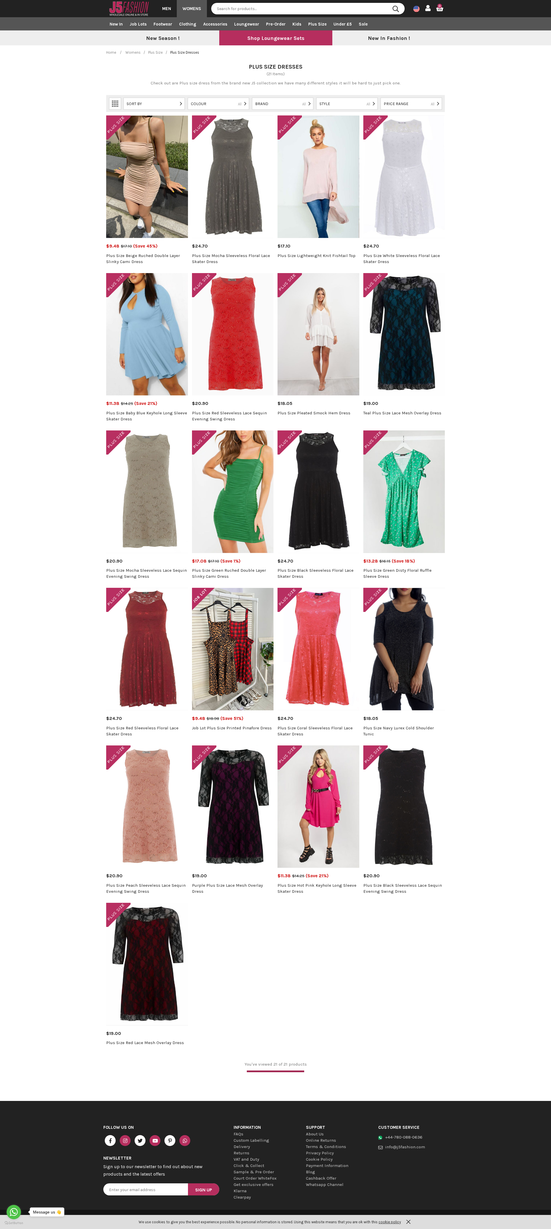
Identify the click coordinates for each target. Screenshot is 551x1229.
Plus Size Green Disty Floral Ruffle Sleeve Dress (397, 573)
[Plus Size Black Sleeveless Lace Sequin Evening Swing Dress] (404, 806)
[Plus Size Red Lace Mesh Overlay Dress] (147, 964)
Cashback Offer (321, 1178)
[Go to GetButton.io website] (14, 1223)
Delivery (242, 1146)
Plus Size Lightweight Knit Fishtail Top (317, 255)
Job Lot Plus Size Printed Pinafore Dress (232, 728)
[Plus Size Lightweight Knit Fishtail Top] (318, 176)
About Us (315, 1134)
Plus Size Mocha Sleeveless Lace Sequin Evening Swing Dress (146, 573)
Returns (241, 1152)
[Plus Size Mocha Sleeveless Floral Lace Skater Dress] (233, 176)
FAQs (238, 1134)
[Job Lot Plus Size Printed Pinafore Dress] (233, 649)
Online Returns (321, 1140)
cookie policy (390, 1222)
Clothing (187, 24)
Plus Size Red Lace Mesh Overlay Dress (145, 1042)
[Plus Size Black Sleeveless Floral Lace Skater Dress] (318, 491)
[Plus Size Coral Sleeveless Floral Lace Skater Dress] (318, 649)
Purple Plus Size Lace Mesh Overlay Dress (227, 888)
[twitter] (140, 1140)
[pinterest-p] (169, 1140)
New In (116, 24)
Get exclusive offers (253, 1184)
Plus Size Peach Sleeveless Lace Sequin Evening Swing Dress (146, 888)
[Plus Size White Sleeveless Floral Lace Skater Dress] (404, 176)
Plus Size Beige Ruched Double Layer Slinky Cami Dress (143, 258)
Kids (296, 24)
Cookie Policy (319, 1159)
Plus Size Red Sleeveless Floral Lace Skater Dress (142, 731)
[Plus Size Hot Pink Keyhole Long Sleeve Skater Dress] (318, 806)
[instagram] (125, 1140)
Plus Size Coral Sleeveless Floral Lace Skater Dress (315, 731)
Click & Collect (249, 1165)
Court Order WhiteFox (255, 1178)
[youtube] (155, 1140)
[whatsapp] (184, 1140)
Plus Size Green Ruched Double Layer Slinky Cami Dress (229, 573)
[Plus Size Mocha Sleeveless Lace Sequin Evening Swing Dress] (147, 491)
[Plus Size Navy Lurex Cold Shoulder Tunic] (404, 649)
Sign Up (203, 1190)
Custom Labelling (251, 1140)
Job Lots (138, 24)
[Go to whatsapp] (14, 1212)
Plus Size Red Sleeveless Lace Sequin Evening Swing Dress (229, 416)
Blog (310, 1171)
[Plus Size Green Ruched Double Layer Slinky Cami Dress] (233, 491)
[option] (162, 38)
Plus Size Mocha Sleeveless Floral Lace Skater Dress (231, 258)
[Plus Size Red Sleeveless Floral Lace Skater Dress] (147, 649)
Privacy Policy (320, 1152)
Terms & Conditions (326, 1146)
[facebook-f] (110, 1140)
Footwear (163, 24)
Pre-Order (276, 24)
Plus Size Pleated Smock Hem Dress (314, 413)
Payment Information (327, 1165)
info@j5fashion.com (405, 1146)
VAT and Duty (246, 1159)
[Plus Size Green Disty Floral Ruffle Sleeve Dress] (404, 491)
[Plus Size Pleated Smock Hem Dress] (318, 334)
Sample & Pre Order (254, 1171)
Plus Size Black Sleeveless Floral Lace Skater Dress (316, 573)
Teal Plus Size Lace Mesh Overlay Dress (402, 413)
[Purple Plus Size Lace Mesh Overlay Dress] (233, 806)
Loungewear (246, 24)
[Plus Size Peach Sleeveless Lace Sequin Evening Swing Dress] (147, 806)
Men (166, 8)
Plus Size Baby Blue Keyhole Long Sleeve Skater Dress (146, 416)
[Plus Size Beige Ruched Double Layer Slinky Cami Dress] (147, 176)
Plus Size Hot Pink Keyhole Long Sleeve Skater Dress (317, 888)
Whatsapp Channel (325, 1184)
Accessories (215, 24)
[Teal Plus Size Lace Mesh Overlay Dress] (404, 334)
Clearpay (242, 1197)
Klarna (240, 1190)
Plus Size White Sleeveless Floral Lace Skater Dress (401, 258)
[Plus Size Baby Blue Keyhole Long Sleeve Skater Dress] (147, 334)
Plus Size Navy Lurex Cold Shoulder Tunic (398, 731)
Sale (363, 24)
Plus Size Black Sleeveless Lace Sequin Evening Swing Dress (402, 888)
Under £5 (342, 24)
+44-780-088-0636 (403, 1137)
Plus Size (317, 24)
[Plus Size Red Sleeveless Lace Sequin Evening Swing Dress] (233, 334)
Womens (192, 8)
